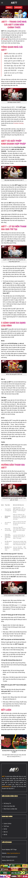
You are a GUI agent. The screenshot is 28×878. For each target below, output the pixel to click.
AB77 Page (13, 849)
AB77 (14, 2)
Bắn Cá (6, 832)
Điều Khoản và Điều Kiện (10, 809)
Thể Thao (6, 826)
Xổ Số (5, 829)
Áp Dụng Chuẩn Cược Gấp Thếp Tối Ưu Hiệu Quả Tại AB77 (14, 751)
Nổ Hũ (5, 834)
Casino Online (7, 823)
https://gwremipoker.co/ (13, 853)
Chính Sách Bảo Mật (9, 806)
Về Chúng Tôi (7, 803)
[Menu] (2, 3)
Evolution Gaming (18, 123)
